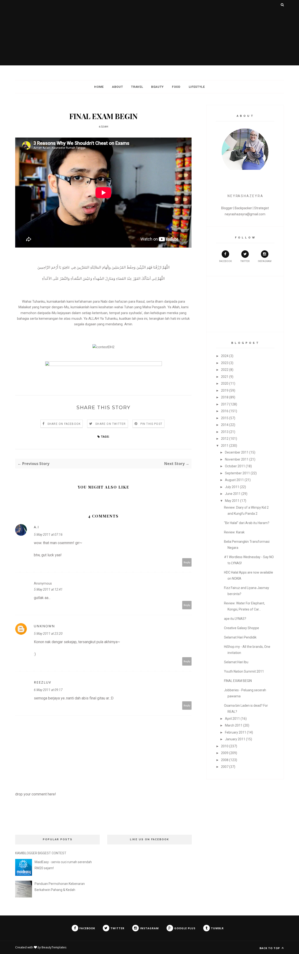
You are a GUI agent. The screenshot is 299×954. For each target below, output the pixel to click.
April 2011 (232, 718)
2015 (224, 418)
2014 (224, 425)
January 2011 (235, 739)
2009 (224, 753)
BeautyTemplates (54, 947)
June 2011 (233, 494)
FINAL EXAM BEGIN (238, 681)
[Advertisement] (149, 32)
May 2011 (232, 501)
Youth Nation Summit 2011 (244, 671)
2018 (224, 397)
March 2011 (233, 725)
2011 (224, 445)
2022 (224, 370)
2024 (224, 356)
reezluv (42, 682)
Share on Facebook (64, 424)
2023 (224, 363)
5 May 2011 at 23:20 (48, 633)
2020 (224, 383)
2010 (224, 746)
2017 (224, 404)
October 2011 (235, 466)
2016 (224, 411)
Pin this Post (151, 424)
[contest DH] (103, 347)
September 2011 (237, 473)
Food (176, 87)
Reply (187, 562)
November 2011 (237, 459)
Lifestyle (197, 87)
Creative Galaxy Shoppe (241, 628)
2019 (224, 390)
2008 (224, 760)
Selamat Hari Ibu (236, 662)
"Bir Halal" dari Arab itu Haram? (246, 523)
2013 (224, 432)
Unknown (44, 626)
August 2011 (234, 480)
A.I (36, 527)
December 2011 (237, 452)
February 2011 (235, 732)
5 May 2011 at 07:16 (48, 534)
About (117, 87)
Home (99, 87)
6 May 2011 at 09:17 (48, 690)
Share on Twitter (110, 424)
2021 (224, 377)
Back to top (270, 948)
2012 (224, 438)
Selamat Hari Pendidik (240, 637)
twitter (244, 261)
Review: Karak (234, 532)
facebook (225, 261)
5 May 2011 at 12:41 (48, 589)
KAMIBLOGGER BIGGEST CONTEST (40, 853)
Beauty (157, 87)
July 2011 (232, 487)
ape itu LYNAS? (235, 619)
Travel (137, 87)
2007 (224, 767)
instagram (264, 261)
